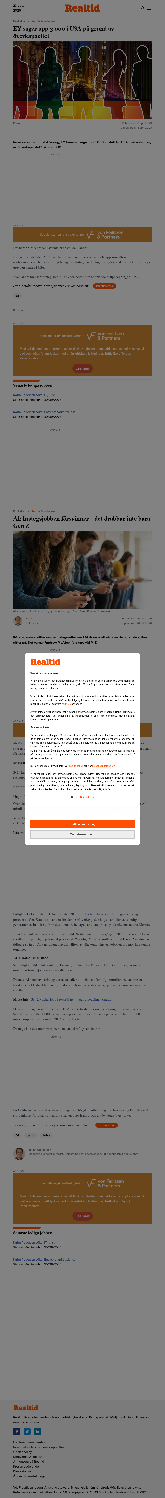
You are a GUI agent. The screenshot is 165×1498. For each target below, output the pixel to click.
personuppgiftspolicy (103, 766)
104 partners (87, 797)
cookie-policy (76, 766)
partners (66, 704)
